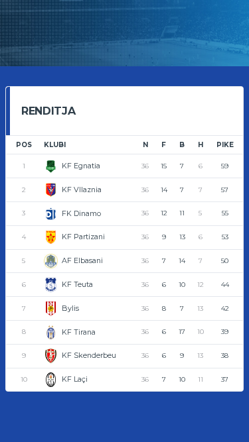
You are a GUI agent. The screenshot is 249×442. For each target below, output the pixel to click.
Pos (24, 144)
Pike (225, 144)
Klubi (55, 144)
